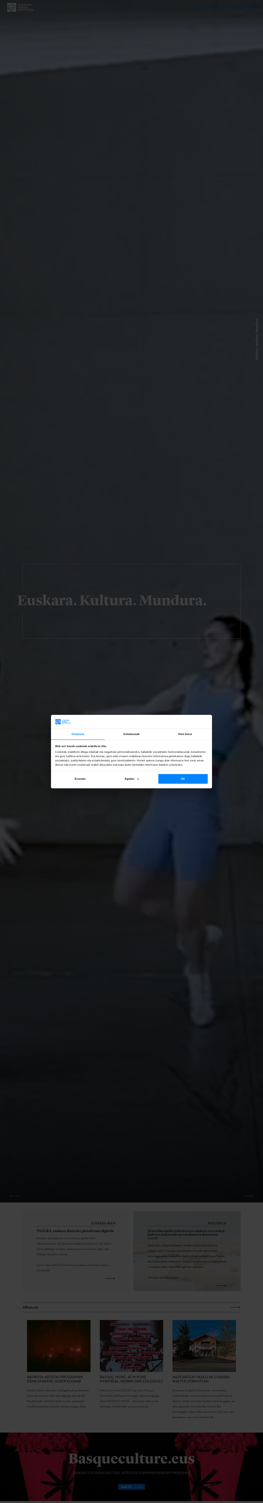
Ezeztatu (80, 778)
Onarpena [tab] (78, 733)
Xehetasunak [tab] (131, 733)
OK (183, 778)
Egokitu (129, 778)
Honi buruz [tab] (185, 733)
